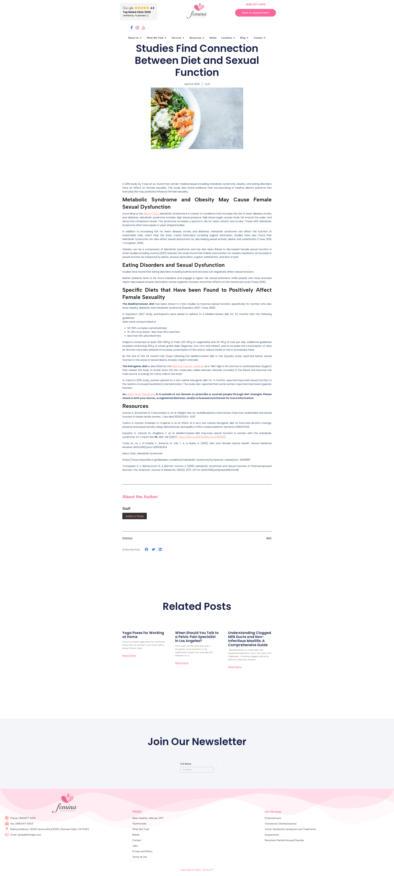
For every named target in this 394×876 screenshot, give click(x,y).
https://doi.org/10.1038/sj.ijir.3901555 (202, 437)
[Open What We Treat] (165, 38)
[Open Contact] (264, 38)
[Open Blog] (247, 38)
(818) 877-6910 (255, 4)
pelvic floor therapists (140, 394)
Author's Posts (134, 516)
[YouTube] (143, 28)
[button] (146, 549)
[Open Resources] (203, 38)
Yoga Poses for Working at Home (143, 634)
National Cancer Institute (188, 366)
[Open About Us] (140, 38)
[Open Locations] (234, 38)
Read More (129, 655)
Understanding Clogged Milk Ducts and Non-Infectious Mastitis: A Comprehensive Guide (249, 638)
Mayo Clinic (151, 213)
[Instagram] (137, 28)
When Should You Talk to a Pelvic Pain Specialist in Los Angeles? (197, 636)
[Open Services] (183, 38)
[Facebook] (132, 28)
